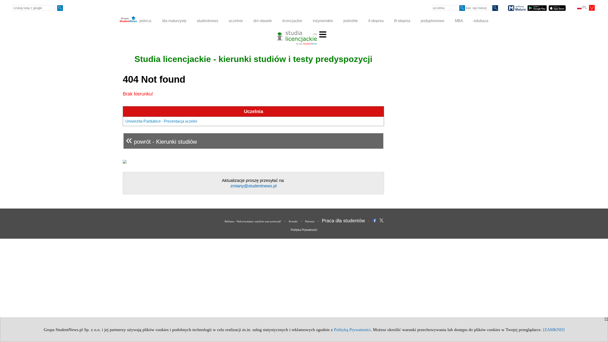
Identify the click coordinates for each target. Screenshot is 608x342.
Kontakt (293, 221)
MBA (459, 21)
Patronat (309, 221)
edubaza (481, 21)
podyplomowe (432, 21)
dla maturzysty (174, 21)
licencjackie (292, 21)
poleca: (145, 21)
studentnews (207, 21)
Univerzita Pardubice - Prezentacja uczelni (161, 121)
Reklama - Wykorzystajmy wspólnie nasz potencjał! (253, 221)
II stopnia (376, 21)
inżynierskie (323, 21)
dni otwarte (262, 21)
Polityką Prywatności (352, 329)
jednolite (350, 21)
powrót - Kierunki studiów (161, 139)
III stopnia (402, 21)
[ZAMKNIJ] (554, 329)
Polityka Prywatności (304, 230)
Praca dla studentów (343, 220)
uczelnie (236, 21)
